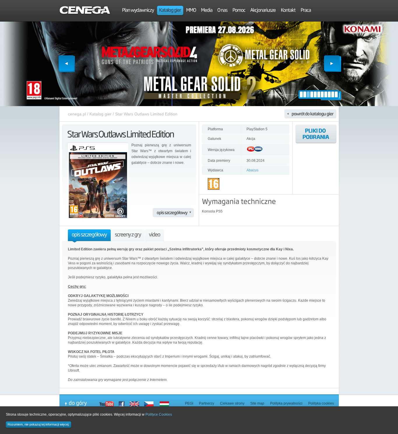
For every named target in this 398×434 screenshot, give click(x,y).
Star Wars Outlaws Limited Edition (146, 114)
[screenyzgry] (128, 236)
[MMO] (191, 11)
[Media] (207, 11)
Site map (257, 403)
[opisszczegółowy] (173, 212)
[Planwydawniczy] (138, 11)
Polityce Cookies (158, 414)
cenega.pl (77, 114)
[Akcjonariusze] (263, 11)
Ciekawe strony (232, 403)
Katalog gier (100, 114)
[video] (154, 236)
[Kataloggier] (170, 11)
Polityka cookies (321, 403)
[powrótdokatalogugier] (310, 113)
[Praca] (305, 11)
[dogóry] (81, 403)
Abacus (252, 170)
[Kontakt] (288, 11)
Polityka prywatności (286, 403)
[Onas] (222, 11)
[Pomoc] (239, 11)
